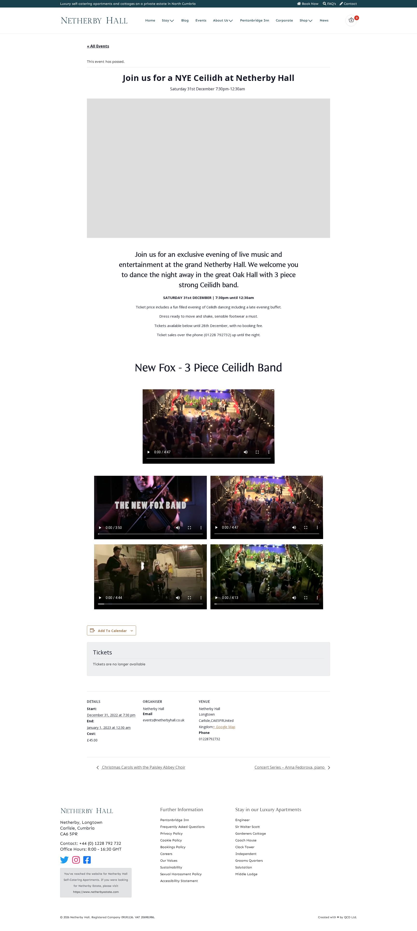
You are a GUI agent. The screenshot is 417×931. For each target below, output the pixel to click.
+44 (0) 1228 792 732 (100, 843)
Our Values (168, 861)
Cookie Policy (171, 840)
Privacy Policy (171, 834)
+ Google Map (224, 727)
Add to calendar (112, 630)
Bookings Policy (173, 847)
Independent (246, 854)
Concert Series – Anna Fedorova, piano (290, 767)
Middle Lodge (246, 874)
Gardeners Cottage (250, 834)
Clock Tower (244, 847)
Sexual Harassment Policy (181, 874)
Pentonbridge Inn (174, 820)
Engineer (242, 820)
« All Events (98, 46)
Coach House (246, 840)
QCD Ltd (350, 917)
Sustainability (171, 867)
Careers (166, 854)
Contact (350, 4)
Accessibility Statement (179, 881)
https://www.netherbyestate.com (96, 892)
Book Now (309, 4)
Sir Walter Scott (247, 827)
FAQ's (331, 4)
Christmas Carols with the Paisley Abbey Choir (143, 767)
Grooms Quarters (249, 861)
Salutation (243, 867)
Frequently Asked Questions (182, 827)
